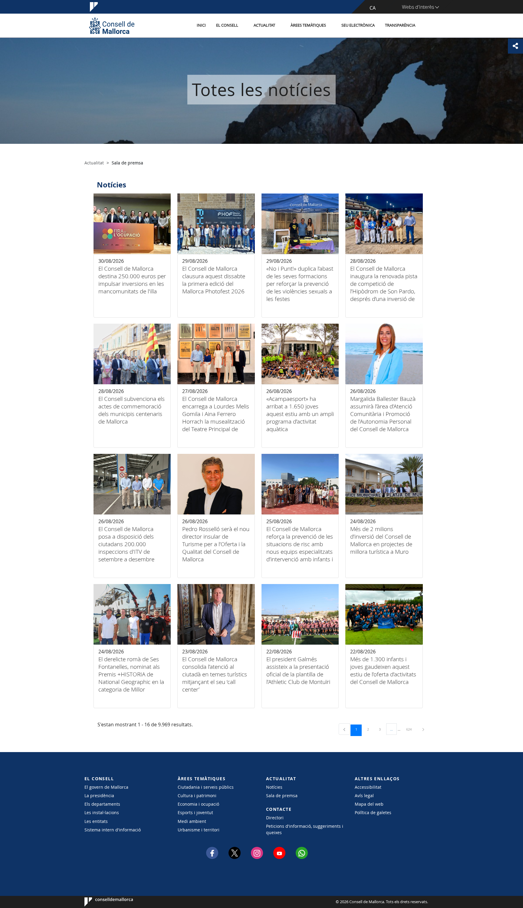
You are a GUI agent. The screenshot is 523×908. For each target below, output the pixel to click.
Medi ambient (192, 821)
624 (411, 729)
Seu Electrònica (358, 25)
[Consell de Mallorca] (111, 26)
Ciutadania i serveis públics (206, 787)
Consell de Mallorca (102, 902)
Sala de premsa (282, 795)
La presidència (99, 795)
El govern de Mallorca (106, 787)
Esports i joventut (195, 812)
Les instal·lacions (101, 812)
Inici (201, 25)
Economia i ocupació (198, 804)
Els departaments (102, 804)
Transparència (400, 25)
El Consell (227, 25)
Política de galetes (373, 812)
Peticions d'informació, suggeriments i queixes (304, 829)
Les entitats (96, 821)
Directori (275, 818)
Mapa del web (369, 804)
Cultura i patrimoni (197, 795)
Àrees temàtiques (308, 25)
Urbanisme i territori (198, 830)
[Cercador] (427, 26)
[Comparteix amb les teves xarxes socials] (515, 46)
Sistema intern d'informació (112, 830)
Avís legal (364, 795)
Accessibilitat (368, 787)
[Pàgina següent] (423, 729)
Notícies (274, 787)
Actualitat (264, 25)
